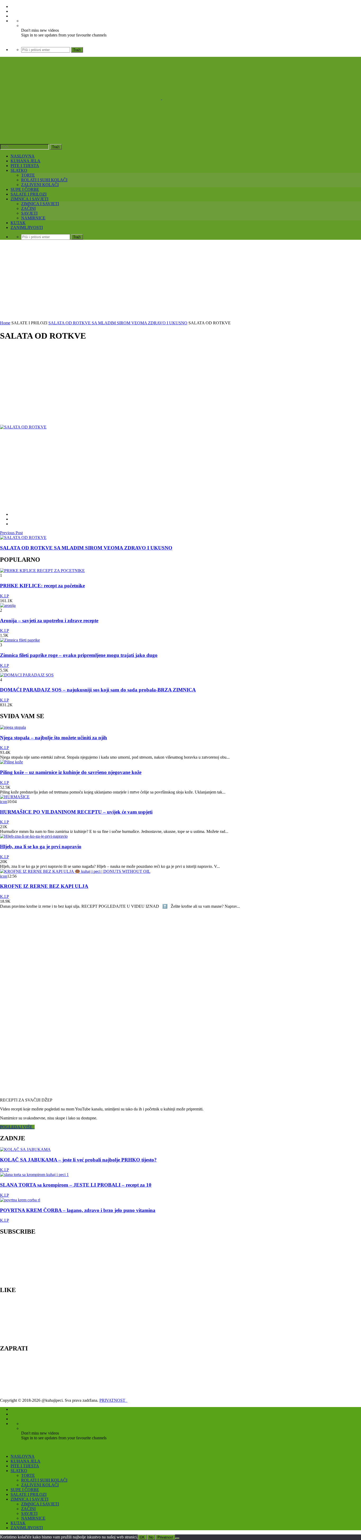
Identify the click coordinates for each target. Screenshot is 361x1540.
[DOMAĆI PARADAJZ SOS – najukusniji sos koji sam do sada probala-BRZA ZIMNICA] (27, 675)
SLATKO (19, 170)
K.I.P (4, 596)
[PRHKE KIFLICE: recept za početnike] (42, 570)
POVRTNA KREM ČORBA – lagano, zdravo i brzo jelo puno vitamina (77, 1210)
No (151, 1537)
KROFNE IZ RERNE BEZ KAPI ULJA (44, 886)
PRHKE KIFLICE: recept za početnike (42, 585)
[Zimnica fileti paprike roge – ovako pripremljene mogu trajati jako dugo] (20, 640)
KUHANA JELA (25, 161)
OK (142, 1537)
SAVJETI (29, 213)
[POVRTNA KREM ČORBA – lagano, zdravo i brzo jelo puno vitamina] (20, 1200)
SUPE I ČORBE (25, 189)
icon (3, 801)
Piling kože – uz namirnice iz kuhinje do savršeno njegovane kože (70, 772)
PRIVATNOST (113, 1400)
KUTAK (18, 222)
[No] (177, 1538)
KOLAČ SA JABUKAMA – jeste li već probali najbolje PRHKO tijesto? (78, 1160)
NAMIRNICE (33, 218)
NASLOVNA (23, 156)
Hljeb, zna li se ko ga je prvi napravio (40, 846)
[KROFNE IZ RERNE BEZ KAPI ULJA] (75, 871)
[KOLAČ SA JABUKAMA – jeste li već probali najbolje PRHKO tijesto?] (25, 1149)
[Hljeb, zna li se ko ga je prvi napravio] (34, 836)
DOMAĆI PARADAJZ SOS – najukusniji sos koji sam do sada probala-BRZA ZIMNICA (98, 690)
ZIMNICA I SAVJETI (29, 199)
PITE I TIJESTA (25, 165)
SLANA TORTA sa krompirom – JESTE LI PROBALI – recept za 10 (75, 1185)
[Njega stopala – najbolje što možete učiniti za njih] (13, 727)
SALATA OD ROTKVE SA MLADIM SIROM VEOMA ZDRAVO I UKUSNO (117, 323)
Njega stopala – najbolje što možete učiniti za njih (53, 737)
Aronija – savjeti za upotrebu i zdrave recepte (49, 620)
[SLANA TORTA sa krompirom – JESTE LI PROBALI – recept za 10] (34, 1174)
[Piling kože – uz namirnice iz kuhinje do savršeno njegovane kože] (11, 762)
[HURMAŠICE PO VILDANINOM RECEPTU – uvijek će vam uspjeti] (15, 797)
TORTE (28, 175)
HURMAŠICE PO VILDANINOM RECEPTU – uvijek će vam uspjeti (76, 812)
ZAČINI (28, 208)
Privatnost (165, 1537)
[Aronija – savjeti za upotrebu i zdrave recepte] (8, 605)
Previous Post (11, 533)
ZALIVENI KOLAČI (40, 184)
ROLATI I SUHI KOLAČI (44, 180)
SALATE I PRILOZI (29, 194)
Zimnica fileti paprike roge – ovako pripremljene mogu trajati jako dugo (79, 655)
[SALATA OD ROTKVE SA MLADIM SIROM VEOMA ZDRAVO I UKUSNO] (23, 537)
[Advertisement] (180, 281)
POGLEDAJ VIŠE (17, 1127)
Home (5, 323)
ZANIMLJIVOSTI (27, 227)
